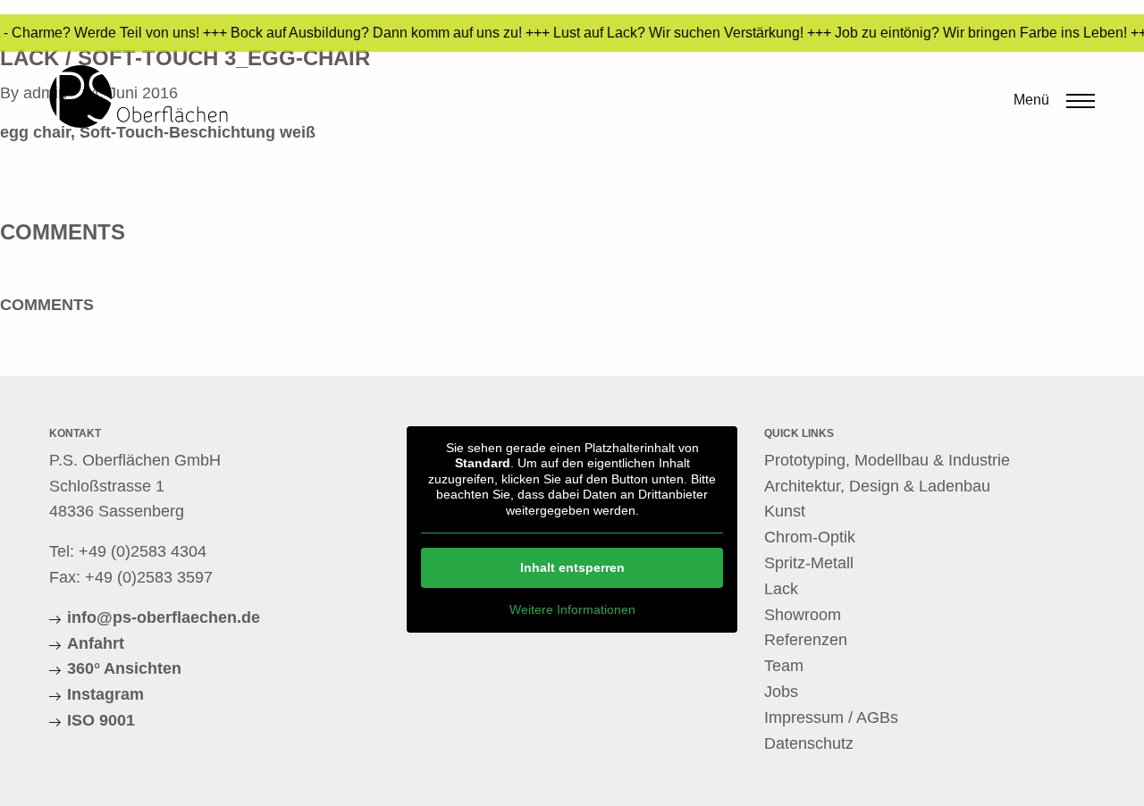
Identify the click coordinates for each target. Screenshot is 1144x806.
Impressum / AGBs (831, 717)
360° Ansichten (124, 668)
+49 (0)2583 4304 (142, 551)
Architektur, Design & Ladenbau (877, 486)
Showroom (802, 615)
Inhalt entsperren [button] (572, 567)
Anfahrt (95, 643)
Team (783, 666)
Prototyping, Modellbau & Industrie (887, 460)
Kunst (784, 511)
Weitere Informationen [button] (572, 609)
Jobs (781, 692)
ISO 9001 (101, 720)
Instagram (105, 694)
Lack (781, 589)
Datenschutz (809, 743)
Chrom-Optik (809, 537)
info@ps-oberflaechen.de (163, 617)
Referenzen (805, 640)
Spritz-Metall (809, 563)
